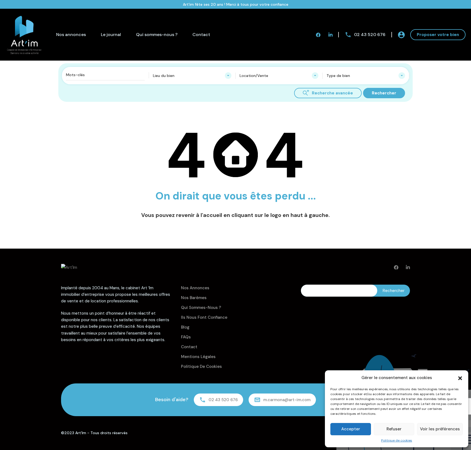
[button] (460, 377)
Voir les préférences (440, 429)
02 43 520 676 (369, 34)
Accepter (350, 429)
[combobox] (192, 76)
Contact (201, 34)
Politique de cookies (396, 440)
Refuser (394, 429)
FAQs (186, 337)
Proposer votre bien (438, 34)
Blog (185, 327)
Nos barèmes (194, 297)
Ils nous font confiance (204, 317)
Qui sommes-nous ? (156, 34)
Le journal (111, 34)
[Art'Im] (24, 34)
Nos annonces (71, 34)
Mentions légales (198, 356)
